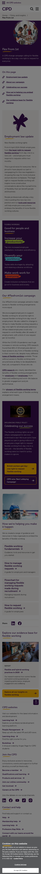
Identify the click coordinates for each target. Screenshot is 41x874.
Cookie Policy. (18, 858)
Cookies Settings (20, 864)
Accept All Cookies (20, 870)
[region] (20, 855)
